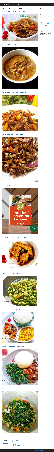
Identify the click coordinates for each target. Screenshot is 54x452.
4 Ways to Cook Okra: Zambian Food (12, 273)
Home (2, 4)
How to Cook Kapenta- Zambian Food (12, 134)
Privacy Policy (14, 444)
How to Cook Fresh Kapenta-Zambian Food (14, 92)
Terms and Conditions (16, 445)
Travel (18, 4)
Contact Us (14, 441)
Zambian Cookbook (7, 186)
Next (5, 435)
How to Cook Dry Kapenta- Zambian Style (13, 11)
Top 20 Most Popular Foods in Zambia (12, 310)
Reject (42, 450)
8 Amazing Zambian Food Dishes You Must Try (15, 237)
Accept (37, 450)
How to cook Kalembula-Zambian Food (13, 388)
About (25, 4)
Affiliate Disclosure (15, 440)
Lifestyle (21, 4)
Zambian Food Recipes (11, 4)
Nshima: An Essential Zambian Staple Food (14, 346)
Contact (5, 4)
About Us (13, 446)
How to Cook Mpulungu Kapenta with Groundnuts (16, 44)
